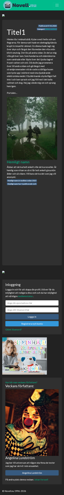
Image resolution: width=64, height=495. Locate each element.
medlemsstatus (25, 296)
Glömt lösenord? (13, 329)
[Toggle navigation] (57, 5)
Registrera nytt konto (32, 323)
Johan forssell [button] (41, 479)
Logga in (32, 316)
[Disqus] (32, 222)
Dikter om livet (51, 29)
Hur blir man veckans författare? (21, 382)
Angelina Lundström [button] (32, 472)
